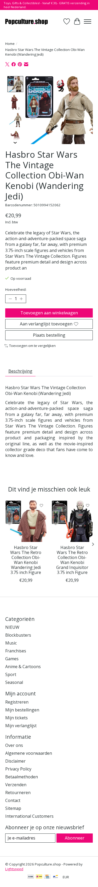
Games (12, 659)
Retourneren (18, 792)
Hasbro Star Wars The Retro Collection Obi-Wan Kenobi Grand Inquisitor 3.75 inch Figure (72, 560)
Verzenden (15, 785)
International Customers (29, 816)
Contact (12, 800)
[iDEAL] (39, 877)
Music (11, 643)
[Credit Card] (47, 877)
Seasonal (14, 682)
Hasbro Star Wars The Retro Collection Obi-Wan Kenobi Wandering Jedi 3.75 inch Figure (25, 560)
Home (10, 43)
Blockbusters (18, 635)
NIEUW (12, 627)
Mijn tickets (16, 718)
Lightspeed (14, 869)
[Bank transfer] (30, 877)
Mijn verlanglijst (21, 725)
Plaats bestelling (49, 335)
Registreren (16, 702)
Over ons (14, 745)
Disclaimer (15, 761)
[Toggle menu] (87, 21)
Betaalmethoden (21, 777)
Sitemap (13, 808)
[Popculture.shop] (26, 21)
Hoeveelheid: (15, 289)
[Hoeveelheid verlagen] (10, 298)
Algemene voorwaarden (28, 753)
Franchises (15, 651)
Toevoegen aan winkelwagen (49, 313)
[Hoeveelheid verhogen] (21, 298)
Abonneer (74, 838)
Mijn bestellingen (22, 710)
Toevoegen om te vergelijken (32, 345)
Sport (10, 674)
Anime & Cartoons (23, 666)
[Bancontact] (55, 877)
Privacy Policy (18, 769)
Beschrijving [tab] (20, 371)
